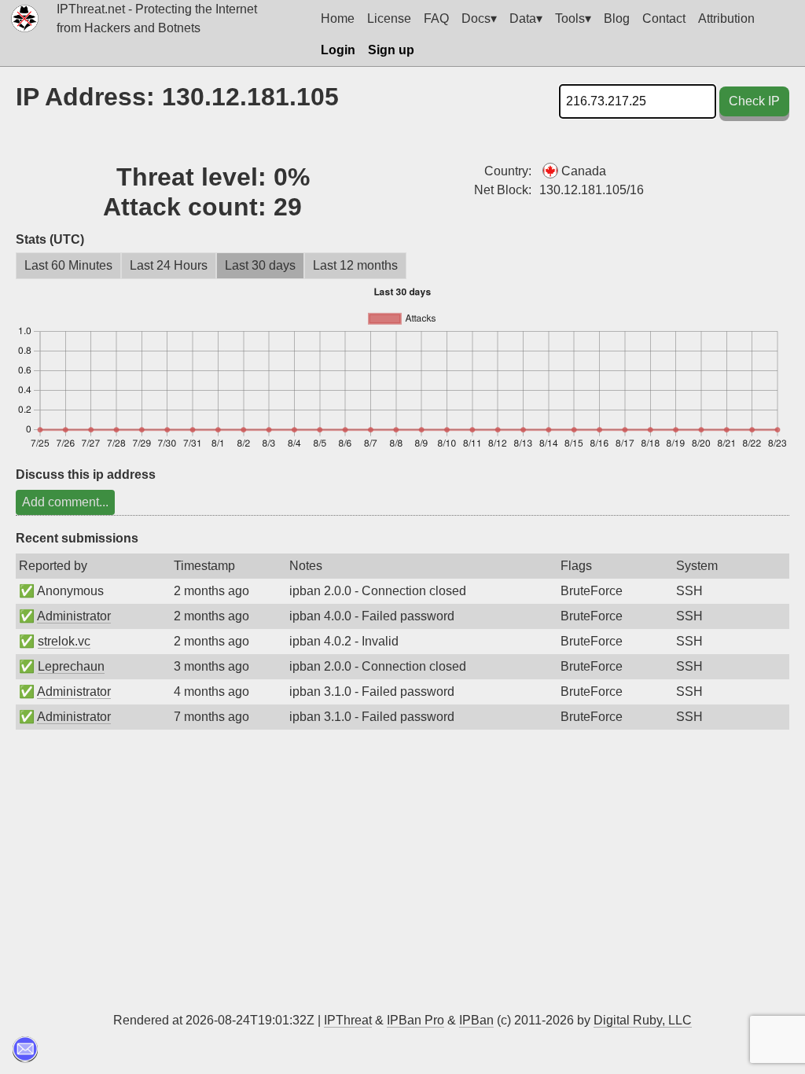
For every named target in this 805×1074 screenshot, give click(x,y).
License (389, 18)
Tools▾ (573, 18)
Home (338, 18)
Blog (617, 18)
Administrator (74, 616)
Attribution (726, 18)
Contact (664, 18)
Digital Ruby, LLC (643, 1020)
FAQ (436, 18)
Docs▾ (479, 18)
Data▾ (525, 18)
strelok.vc (64, 641)
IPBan (476, 1020)
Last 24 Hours (169, 265)
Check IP (754, 101)
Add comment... (65, 502)
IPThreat (348, 1020)
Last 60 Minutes (68, 265)
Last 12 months (355, 265)
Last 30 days (260, 265)
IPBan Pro (415, 1020)
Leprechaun (71, 666)
